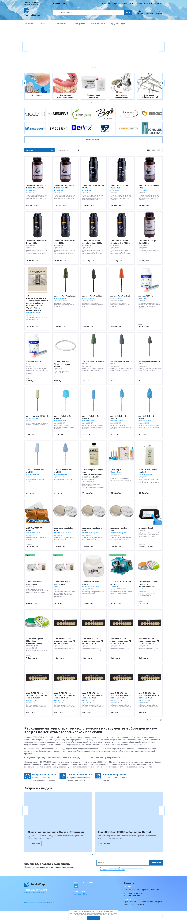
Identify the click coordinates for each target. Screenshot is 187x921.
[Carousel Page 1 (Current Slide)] (91, 102)
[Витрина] (148, 150)
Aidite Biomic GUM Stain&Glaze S (62, 583)
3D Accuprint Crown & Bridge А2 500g (64, 186)
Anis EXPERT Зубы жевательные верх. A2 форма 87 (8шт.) (92, 695)
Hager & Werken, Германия (90, 586)
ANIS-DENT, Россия (32, 700)
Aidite (56, 586)
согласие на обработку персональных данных (126, 868)
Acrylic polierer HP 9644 (37, 416)
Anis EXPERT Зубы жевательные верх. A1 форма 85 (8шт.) (64, 640)
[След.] (157, 720)
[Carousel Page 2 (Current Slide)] (94, 854)
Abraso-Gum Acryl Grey (92, 296)
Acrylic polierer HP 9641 (121, 361)
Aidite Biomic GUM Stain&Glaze (34, 583)
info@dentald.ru (80, 894)
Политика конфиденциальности (35, 892)
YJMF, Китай (114, 586)
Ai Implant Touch (145, 528)
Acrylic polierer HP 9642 (149, 361)
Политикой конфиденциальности (112, 870)
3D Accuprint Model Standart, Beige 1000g (92, 241)
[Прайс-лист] (158, 150)
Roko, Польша (142, 298)
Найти (128, 12)
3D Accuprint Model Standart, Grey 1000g (120, 241)
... (132, 24)
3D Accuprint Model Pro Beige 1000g (36, 241)
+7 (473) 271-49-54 (57, 3)
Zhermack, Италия (116, 472)
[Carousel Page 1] (91, 67)
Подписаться (156, 863)
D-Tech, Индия (30, 190)
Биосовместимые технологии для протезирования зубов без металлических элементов (51, 48)
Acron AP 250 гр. (33, 361)
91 (161, 720)
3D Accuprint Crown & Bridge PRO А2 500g (36, 186)
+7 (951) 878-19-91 (132, 895)
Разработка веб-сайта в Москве (34, 902)
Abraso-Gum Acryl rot (120, 296)
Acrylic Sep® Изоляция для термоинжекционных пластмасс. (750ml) (92, 473)
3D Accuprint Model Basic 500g (119, 186)
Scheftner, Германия (144, 589)
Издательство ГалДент (33, 312)
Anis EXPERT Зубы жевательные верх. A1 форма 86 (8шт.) (92, 640)
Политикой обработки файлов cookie (103, 914)
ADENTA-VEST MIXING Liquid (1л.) (148, 471)
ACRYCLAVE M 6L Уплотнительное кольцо (62, 363)
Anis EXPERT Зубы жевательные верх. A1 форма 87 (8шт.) (120, 640)
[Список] (153, 150)
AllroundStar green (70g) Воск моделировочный (34, 640)
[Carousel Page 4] (95, 102)
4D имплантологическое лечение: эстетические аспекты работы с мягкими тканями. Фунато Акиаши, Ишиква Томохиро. (37, 303)
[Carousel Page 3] (94, 67)
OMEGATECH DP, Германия (62, 533)
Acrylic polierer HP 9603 (93, 361)
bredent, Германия (60, 298)
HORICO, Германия (88, 364)
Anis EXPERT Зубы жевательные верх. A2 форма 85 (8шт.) (36, 695)
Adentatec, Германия (145, 474)
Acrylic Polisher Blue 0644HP (35, 471)
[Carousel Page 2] (92, 67)
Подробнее (35, 843)
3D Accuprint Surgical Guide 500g (148, 241)
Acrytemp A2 (116, 470)
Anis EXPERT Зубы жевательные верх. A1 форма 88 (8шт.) (148, 640)
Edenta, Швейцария (60, 421)
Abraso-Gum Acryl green (65, 296)
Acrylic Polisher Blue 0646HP (63, 471)
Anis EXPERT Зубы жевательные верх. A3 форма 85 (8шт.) (148, 695)
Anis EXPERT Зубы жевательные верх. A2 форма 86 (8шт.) (64, 695)
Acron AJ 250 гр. (145, 296)
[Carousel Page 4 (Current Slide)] (95, 67)
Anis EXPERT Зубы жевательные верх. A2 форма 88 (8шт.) (120, 695)
